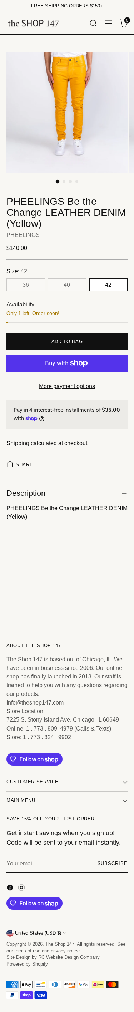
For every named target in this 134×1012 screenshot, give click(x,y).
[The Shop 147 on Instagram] (22, 888)
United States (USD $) (38, 933)
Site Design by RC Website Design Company (53, 957)
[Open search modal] (93, 23)
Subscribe (113, 863)
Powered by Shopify (27, 964)
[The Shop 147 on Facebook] (10, 888)
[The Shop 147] (33, 23)
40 (67, 284)
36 (26, 284)
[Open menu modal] (108, 23)
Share (24, 464)
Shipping (17, 443)
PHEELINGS (23, 235)
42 (108, 284)
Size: (16, 271)
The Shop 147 (59, 944)
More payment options (67, 386)
